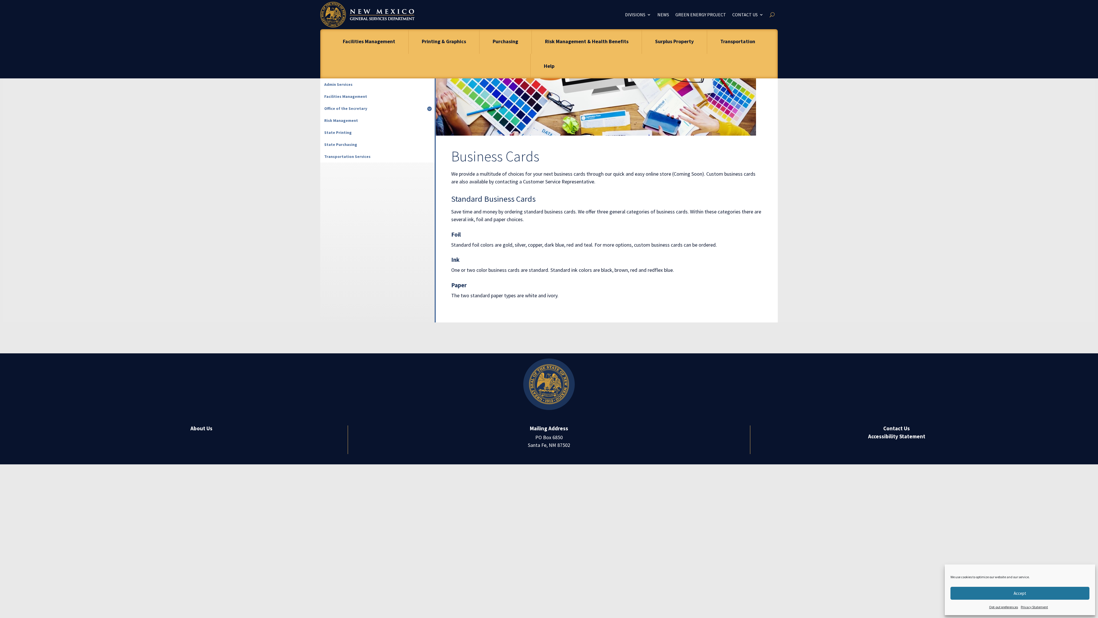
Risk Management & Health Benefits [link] (586, 41)
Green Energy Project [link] (700, 14)
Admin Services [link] (338, 84)
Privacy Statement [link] (1034, 607)
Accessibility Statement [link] (896, 436)
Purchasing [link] (505, 41)
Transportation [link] (737, 41)
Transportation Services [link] (347, 156)
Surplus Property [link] (674, 41)
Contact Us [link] (745, 14)
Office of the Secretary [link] (345, 108)
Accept (1020, 593)
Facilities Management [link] (369, 41)
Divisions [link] (635, 14)
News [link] (663, 14)
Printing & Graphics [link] (444, 41)
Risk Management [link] (341, 120)
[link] (367, 14)
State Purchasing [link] (340, 144)
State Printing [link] (338, 132)
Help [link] (549, 66)
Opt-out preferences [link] (1003, 607)
